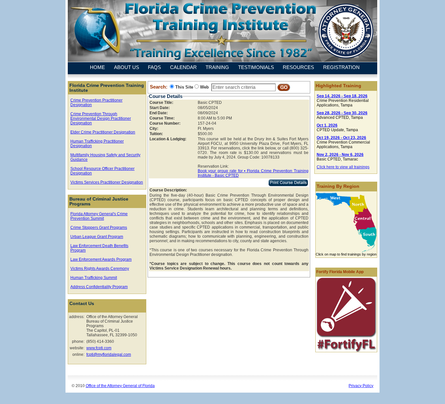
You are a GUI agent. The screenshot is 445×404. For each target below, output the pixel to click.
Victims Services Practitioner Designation (106, 182)
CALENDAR (183, 67)
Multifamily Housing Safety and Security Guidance (105, 157)
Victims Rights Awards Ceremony (99, 268)
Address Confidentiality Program (99, 287)
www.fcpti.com (98, 348)
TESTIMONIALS (256, 67)
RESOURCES (298, 67)
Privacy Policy (361, 385)
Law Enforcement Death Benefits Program (99, 248)
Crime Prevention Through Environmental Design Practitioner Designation (100, 118)
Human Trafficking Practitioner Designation (97, 143)
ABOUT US (126, 67)
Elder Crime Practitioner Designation (102, 132)
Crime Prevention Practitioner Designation (96, 102)
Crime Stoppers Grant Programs (98, 227)
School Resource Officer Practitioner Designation (102, 170)
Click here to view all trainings (343, 167)
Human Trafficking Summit (93, 277)
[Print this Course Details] (288, 185)
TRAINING (217, 67)
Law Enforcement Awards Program (101, 259)
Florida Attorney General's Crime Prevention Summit (99, 216)
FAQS (154, 67)
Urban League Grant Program (96, 236)
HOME (97, 67)
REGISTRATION (341, 67)
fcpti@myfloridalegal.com (108, 354)
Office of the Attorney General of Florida (120, 385)
